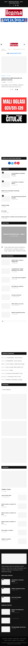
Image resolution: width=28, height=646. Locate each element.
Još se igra (4, 211)
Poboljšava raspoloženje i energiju (14, 379)
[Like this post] (10, 89)
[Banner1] (14, 406)
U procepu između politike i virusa (14, 373)
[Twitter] (11, 5)
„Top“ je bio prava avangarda (18, 277)
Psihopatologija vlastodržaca (18, 627)
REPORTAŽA (16, 638)
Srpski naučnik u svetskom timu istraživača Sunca (13, 216)
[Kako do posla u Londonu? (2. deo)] (22, 515)
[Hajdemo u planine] (22, 541)
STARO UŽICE (23, 638)
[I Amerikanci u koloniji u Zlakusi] (5, 184)
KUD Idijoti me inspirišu (17, 286)
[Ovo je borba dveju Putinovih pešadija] (5, 199)
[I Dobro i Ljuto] (14, 479)
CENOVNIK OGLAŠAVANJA (13, 1)
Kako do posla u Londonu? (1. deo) (8, 522)
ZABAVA (14, 640)
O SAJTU (5, 1)
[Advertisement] (14, 33)
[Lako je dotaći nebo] (22, 497)
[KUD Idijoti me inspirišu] (5, 288)
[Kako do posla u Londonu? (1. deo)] (22, 524)
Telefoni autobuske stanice (18, 588)
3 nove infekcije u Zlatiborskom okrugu (15, 364)
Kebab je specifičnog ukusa (18, 312)
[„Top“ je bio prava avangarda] (5, 280)
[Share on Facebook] (12, 89)
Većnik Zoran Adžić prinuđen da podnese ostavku (11, 79)
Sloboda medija (5, 205)
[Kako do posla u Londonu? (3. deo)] (22, 506)
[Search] (26, 44)
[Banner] (14, 450)
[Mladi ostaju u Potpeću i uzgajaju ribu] (5, 262)
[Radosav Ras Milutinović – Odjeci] (5, 612)
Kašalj (11, 370)
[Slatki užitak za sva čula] (5, 306)
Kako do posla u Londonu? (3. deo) (8, 504)
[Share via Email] (17, 89)
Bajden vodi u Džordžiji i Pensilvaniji (10, 190)
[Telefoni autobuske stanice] (5, 591)
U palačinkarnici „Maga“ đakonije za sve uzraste (17, 269)
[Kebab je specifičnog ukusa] (5, 315)
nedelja (4, 82)
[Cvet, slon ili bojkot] (5, 599)
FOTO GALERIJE (20, 640)
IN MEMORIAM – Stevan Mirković (14, 357)
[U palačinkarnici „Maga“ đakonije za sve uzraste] (5, 271)
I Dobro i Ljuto (6, 489)
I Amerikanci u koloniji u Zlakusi (17, 182)
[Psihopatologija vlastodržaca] (5, 629)
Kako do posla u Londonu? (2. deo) (8, 513)
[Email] (17, 5)
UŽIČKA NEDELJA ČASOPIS (14, 3)
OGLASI (21, 1)
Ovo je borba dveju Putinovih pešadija (18, 197)
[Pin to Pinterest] (15, 89)
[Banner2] (14, 428)
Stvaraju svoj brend (16, 295)
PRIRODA (10, 638)
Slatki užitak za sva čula (17, 303)
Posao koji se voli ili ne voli (14, 376)
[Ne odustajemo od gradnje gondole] (5, 175)
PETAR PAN (4, 638)
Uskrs (2, 364)
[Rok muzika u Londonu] (22, 532)
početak (3, 49)
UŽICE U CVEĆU (7, 640)
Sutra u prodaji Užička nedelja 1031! (14, 367)
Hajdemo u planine (6, 539)
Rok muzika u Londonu (7, 530)
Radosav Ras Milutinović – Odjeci (14, 234)
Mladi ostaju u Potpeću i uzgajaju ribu (17, 260)
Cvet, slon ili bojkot (16, 597)
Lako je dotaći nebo (6, 495)
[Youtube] (15, 5)
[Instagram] (13, 5)
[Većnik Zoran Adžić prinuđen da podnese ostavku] (14, 64)
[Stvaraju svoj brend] (5, 297)
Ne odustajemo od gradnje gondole (18, 174)
